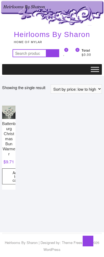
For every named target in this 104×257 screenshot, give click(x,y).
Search (52, 53)
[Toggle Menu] (95, 69)
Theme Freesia (73, 242)
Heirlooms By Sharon (52, 34)
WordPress (52, 249)
